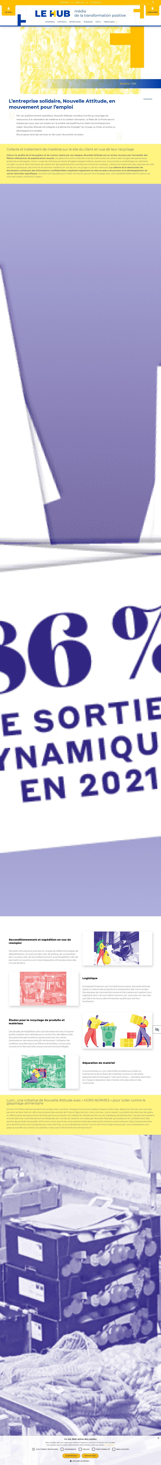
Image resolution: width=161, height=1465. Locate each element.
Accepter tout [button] (71, 1456)
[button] (153, 2)
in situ (124, 83)
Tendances (88, 22)
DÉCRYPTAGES (74, 22)
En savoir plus (109, 1445)
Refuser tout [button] (90, 1456)
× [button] (158, 1438)
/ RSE (132, 83)
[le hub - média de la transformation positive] (80, 13)
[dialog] (80, 1450)
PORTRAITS (62, 22)
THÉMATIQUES (109, 22)
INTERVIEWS (50, 22)
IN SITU (98, 22)
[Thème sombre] (157, 1029)
